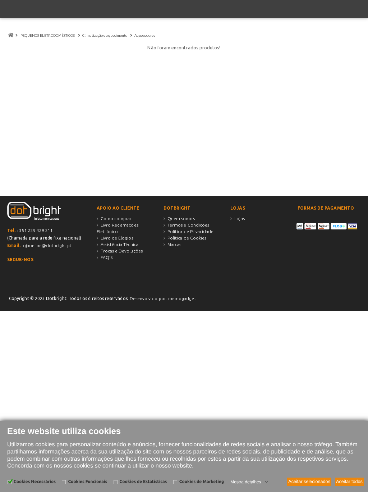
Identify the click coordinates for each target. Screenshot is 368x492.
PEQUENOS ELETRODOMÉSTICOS (48, 35)
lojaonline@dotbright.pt (47, 245)
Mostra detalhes (245, 481)
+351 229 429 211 (35, 230)
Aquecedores (145, 35)
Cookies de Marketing (201, 481)
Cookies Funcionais (87, 481)
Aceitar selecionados (309, 481)
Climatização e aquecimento (105, 35)
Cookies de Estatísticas (143, 481)
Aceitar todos (349, 481)
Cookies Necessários (35, 481)
